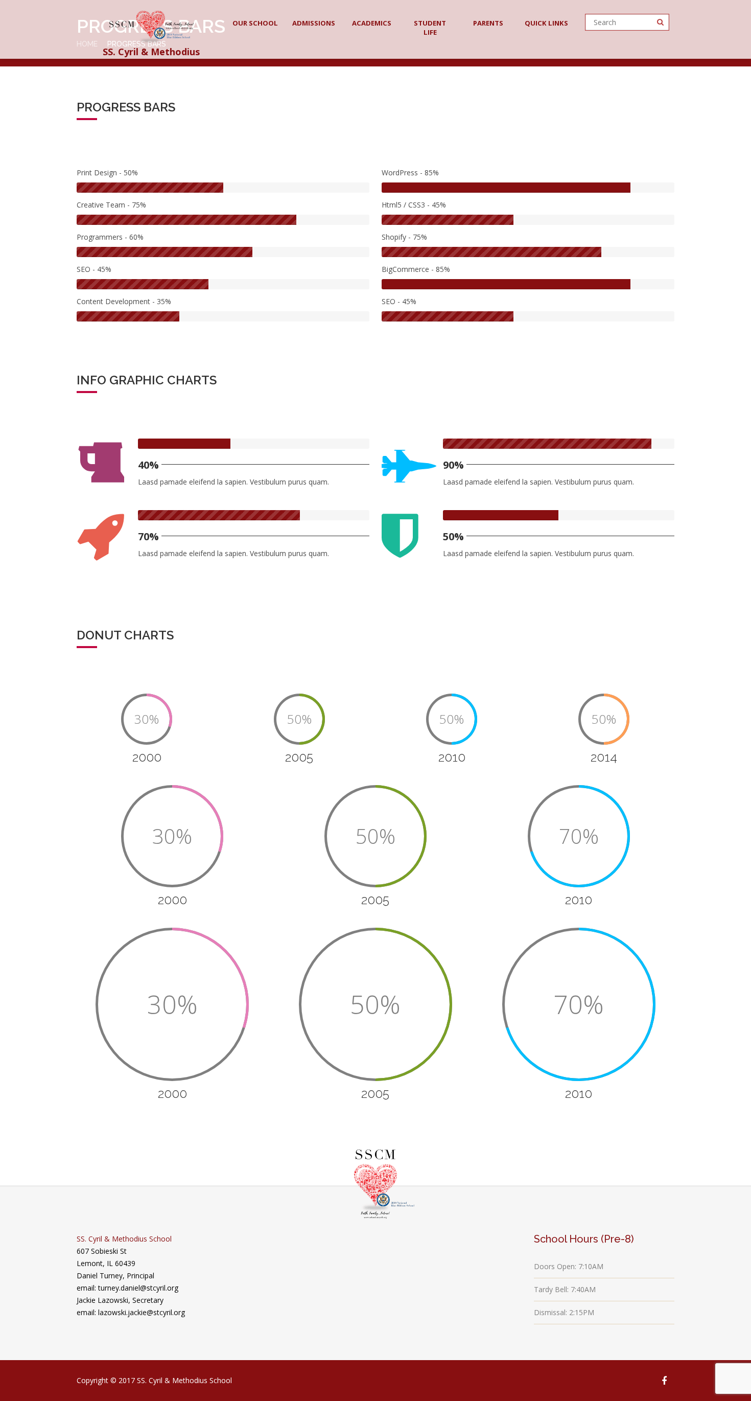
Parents (488, 23)
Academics (371, 23)
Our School (255, 23)
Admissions (313, 23)
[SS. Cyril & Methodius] (151, 24)
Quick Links (546, 23)
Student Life (430, 27)
